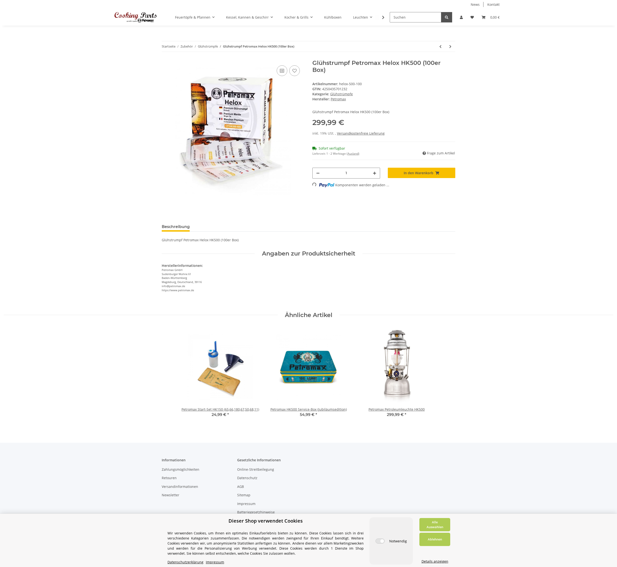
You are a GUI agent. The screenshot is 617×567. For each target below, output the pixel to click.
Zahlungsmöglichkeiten (180, 469)
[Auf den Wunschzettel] (294, 70)
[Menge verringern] (318, 173)
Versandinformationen (180, 486)
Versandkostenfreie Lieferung (361, 133)
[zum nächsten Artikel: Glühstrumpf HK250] (450, 46)
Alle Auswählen (435, 524)
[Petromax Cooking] (136, 17)
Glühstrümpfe (341, 94)
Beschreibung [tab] (176, 226)
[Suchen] (446, 17)
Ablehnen (435, 539)
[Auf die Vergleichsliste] (282, 70)
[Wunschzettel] (472, 17)
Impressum (246, 503)
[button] (461, 17)
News (475, 4)
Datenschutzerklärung (185, 562)
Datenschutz (247, 478)
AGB (240, 486)
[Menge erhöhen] (374, 173)
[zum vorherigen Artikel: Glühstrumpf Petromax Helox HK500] (440, 46)
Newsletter (170, 495)
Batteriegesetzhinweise (256, 512)
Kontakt (493, 4)
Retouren (169, 478)
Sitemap (243, 495)
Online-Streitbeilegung (255, 469)
